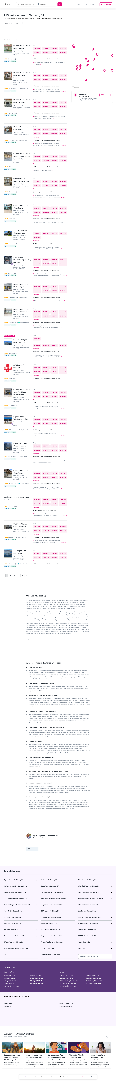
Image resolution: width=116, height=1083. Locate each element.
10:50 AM (54, 557)
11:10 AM (63, 557)
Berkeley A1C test (10, 978)
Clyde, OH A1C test (66, 975)
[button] (86, 65)
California (22, 11)
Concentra (7, 1006)
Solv (5, 11)
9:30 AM (45, 52)
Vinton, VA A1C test (93, 975)
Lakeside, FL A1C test (93, 978)
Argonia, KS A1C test (93, 983)
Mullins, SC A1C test (67, 978)
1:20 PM (45, 233)
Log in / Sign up (106, 4)
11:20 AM (63, 531)
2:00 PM (63, 233)
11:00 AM (63, 160)
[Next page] (29, 575)
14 (22, 575)
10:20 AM (54, 345)
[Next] (111, 1036)
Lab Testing (10, 11)
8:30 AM (54, 48)
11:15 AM (37, 500)
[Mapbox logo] (75, 87)
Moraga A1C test (36, 981)
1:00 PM (36, 233)
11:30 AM (45, 185)
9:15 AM (36, 52)
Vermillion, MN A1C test (68, 983)
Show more (64, 91)
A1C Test (16, 11)
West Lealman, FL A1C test (69, 981)
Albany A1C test (35, 975)
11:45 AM (63, 264)
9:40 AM (37, 345)
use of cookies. (80, 1076)
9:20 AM (45, 526)
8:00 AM (37, 48)
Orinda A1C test (9, 983)
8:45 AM (63, 48)
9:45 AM (54, 52)
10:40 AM (63, 345)
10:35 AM (37, 557)
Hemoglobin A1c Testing (32, 11)
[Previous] (107, 1036)
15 (26, 575)
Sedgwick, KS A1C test (67, 986)
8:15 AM (45, 48)
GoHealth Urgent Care (66, 1003)
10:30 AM (54, 79)
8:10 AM (36, 553)
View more (36, 56)
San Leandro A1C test (11, 986)
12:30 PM (63, 185)
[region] (93, 63)
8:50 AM (63, 553)
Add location (105, 95)
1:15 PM (63, 504)
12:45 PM (46, 504)
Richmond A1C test (36, 983)
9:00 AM (37, 75)
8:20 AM (45, 553)
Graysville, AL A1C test (94, 981)
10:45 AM (63, 52)
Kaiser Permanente (65, 1006)
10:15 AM (45, 79)
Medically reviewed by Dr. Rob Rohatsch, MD (45, 835)
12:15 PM (63, 500)
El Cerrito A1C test (36, 978)
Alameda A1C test (10, 975)
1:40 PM (54, 233)
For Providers (90, 4)
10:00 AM (37, 79)
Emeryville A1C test (10, 981)
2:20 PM (37, 237)
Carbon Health (9, 1003)
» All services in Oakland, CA (89, 956)
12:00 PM (54, 185)
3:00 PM (37, 339)
